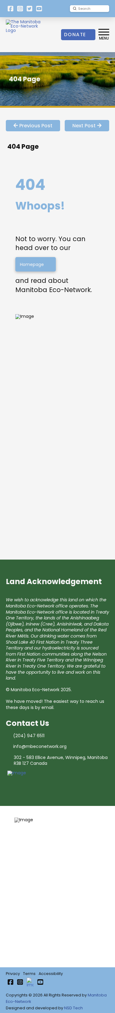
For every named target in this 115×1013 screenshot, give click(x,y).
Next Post (84, 125)
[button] (103, 34)
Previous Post (35, 125)
